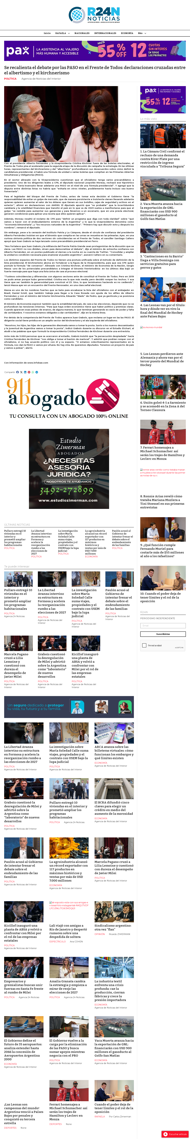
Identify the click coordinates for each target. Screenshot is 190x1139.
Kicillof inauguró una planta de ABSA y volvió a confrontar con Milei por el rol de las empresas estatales (85, 665)
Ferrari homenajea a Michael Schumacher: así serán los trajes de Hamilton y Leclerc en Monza (68, 1112)
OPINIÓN (100, 934)
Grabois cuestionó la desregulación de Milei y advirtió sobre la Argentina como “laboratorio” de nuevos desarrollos (52, 665)
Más (140, 33)
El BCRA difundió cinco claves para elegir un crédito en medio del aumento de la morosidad (114, 808)
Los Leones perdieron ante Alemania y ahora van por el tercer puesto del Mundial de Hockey (162, 359)
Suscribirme (163, 634)
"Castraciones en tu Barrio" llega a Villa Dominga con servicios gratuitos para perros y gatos (162, 262)
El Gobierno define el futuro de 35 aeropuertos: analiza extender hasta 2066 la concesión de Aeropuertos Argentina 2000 (23, 1050)
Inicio (47, 33)
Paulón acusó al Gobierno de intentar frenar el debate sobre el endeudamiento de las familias (122, 538)
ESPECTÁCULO (57, 941)
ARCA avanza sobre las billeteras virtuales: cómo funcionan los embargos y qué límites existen (114, 752)
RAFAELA (60, 33)
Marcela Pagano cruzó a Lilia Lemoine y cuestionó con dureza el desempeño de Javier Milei (16, 665)
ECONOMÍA (127, 33)
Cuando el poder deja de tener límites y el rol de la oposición (114, 1108)
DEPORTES (10, 1128)
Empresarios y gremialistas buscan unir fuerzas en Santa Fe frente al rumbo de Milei (23, 987)
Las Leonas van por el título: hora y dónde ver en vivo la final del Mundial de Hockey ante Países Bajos (162, 310)
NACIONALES (82, 33)
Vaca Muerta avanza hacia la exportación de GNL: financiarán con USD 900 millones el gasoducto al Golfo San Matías (114, 1048)
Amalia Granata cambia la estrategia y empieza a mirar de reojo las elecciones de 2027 (68, 987)
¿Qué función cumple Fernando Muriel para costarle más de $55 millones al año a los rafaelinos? (162, 550)
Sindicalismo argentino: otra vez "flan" (113, 927)
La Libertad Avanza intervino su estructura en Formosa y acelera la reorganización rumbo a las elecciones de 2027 (41, 542)
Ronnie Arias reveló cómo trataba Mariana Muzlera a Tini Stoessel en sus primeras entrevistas (162, 502)
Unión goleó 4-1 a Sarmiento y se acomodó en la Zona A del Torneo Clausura (163, 406)
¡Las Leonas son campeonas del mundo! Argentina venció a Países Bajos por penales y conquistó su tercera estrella (23, 1114)
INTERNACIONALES (105, 33)
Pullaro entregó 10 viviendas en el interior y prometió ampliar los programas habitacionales (15, 538)
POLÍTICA (10, 78)
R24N (144, 612)
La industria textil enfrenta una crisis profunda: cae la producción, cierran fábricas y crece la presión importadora (110, 991)
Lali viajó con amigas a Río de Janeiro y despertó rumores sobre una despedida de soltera (68, 931)
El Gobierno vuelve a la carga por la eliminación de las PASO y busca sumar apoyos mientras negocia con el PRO (68, 1048)
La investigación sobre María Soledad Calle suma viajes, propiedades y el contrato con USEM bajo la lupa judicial (68, 541)
